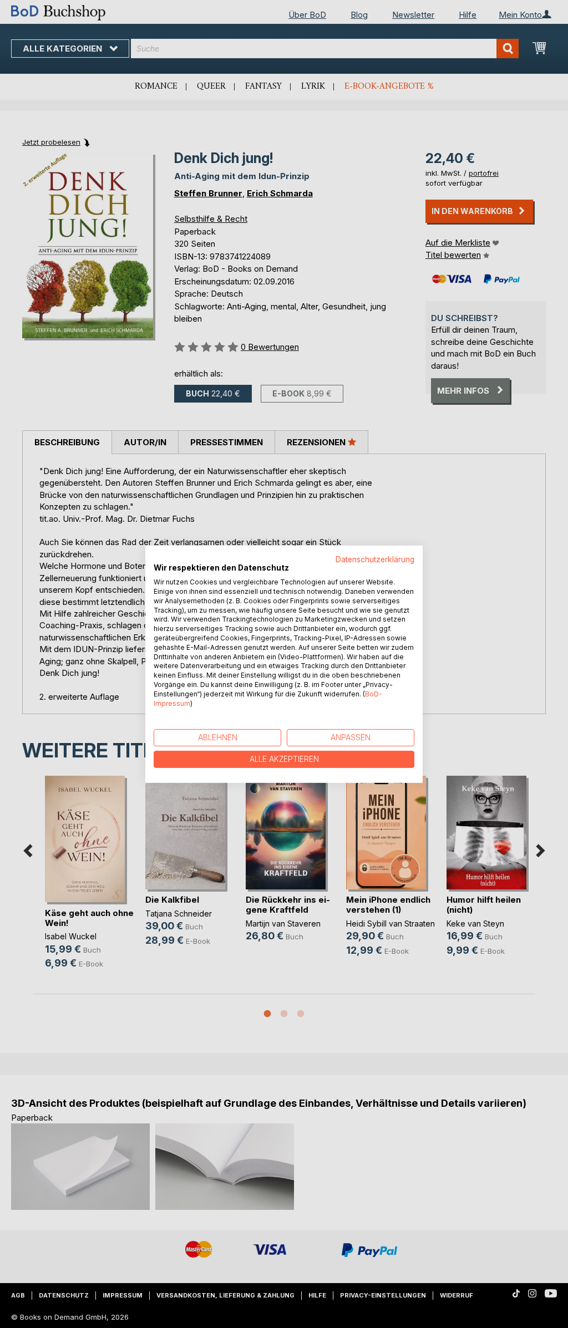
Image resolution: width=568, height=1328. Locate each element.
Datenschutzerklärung (375, 558)
